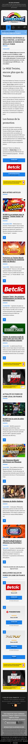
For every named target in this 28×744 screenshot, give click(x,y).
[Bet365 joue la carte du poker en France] (14, 409)
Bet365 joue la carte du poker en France (13, 420)
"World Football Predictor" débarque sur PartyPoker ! (12, 542)
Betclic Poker (13, 52)
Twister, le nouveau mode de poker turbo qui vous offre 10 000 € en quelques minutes (13, 338)
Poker (14, 657)
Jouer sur (14, 160)
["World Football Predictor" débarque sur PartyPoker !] (14, 531)
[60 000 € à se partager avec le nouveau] (4, 237)
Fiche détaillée (14, 600)
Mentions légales (6, 701)
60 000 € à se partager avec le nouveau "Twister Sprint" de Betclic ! (13, 216)
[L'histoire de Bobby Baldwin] (14, 491)
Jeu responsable (11, 703)
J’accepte (15, 742)
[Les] (4, 481)
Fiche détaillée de (14, 174)
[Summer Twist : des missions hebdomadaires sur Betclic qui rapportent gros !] (14, 289)
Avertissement (15, 701)
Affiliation (22, 701)
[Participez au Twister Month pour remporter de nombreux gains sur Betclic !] (14, 248)
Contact (19, 703)
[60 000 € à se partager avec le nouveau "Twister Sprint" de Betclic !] (14, 205)
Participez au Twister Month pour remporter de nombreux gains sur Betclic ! (13, 259)
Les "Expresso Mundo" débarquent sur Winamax (12, 461)
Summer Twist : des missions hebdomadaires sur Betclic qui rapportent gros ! (14, 298)
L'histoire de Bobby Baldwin (13, 501)
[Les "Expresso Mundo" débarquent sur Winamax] (14, 450)
